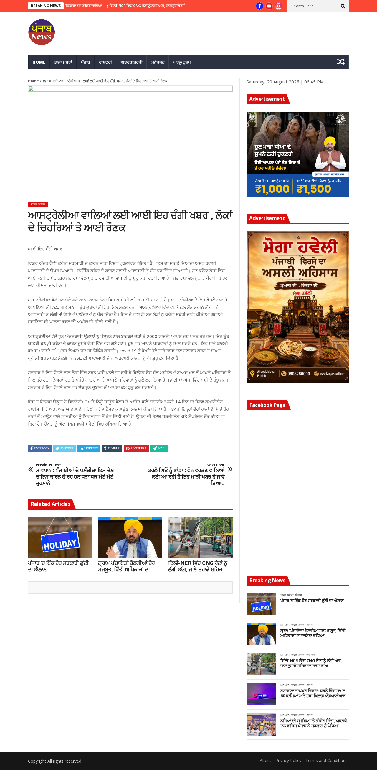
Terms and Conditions (326, 760)
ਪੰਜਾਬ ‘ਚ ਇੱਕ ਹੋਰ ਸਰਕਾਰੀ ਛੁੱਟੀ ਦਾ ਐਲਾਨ (58, 566)
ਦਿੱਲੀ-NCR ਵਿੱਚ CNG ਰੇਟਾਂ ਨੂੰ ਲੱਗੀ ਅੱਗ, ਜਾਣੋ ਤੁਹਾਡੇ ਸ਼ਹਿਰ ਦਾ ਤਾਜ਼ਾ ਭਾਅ (143, 5)
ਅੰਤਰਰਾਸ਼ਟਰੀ (132, 62)
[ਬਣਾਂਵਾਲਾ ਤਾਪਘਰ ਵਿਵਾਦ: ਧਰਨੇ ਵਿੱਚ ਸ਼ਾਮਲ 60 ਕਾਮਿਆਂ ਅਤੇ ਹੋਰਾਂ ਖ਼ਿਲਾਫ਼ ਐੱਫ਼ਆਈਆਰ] (261, 694)
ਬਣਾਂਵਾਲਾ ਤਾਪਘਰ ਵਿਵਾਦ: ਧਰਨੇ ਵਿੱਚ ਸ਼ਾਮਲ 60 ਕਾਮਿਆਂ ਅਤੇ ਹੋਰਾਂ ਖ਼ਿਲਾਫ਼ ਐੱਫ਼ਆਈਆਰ (312, 693)
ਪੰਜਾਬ (85, 62)
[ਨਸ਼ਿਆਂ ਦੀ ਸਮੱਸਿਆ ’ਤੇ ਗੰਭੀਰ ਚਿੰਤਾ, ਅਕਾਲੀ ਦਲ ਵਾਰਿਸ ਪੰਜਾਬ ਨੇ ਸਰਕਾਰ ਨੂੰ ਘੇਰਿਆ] (261, 724)
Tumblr (114, 448)
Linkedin (91, 448)
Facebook (41, 448)
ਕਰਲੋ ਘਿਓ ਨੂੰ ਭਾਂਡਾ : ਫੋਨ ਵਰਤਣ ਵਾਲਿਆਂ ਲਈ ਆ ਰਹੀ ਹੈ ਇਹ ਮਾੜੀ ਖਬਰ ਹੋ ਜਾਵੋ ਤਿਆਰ (186, 474)
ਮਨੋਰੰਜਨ (158, 62)
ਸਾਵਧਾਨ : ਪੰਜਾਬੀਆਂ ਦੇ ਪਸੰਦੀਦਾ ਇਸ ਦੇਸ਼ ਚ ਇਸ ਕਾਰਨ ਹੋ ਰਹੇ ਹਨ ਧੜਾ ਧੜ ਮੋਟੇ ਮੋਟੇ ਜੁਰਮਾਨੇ (75, 474)
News (285, 625)
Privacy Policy (288, 760)
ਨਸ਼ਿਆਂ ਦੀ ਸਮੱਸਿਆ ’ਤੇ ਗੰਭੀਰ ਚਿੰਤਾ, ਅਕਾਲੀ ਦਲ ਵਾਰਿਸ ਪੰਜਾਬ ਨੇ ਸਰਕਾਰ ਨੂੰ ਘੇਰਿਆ (313, 723)
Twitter (67, 448)
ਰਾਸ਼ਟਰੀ (105, 62)
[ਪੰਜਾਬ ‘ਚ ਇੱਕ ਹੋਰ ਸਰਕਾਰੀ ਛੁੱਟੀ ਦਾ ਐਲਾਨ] (60, 538)
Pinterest (138, 448)
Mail (161, 448)
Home (38, 62)
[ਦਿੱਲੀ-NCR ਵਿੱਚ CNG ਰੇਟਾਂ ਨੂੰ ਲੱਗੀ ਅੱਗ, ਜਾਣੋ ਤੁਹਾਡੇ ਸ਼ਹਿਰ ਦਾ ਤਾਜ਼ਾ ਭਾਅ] (200, 538)
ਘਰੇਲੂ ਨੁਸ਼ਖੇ (182, 62)
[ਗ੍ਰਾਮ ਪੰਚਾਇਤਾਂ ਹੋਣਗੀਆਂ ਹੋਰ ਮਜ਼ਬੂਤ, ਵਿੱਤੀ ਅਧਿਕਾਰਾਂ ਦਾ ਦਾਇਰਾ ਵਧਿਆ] (130, 538)
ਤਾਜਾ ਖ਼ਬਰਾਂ (63, 62)
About (265, 760)
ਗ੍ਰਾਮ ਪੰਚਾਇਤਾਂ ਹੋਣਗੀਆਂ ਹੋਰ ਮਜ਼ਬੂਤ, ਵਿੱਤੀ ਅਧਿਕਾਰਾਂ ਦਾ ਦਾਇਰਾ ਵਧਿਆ (126, 566)
